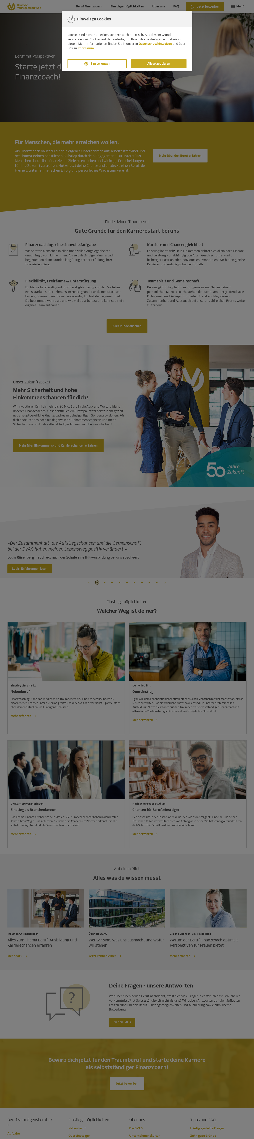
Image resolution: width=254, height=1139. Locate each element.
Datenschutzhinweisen (155, 44)
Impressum (86, 48)
